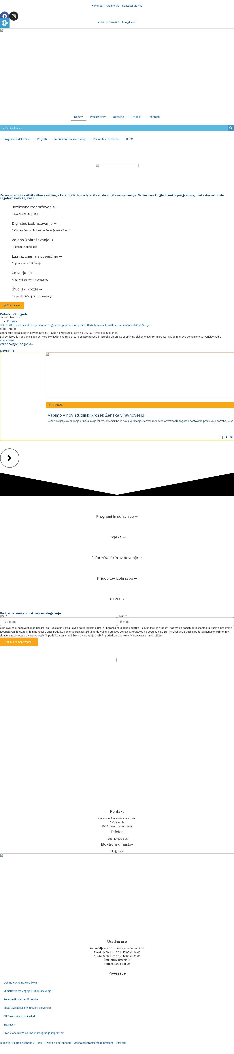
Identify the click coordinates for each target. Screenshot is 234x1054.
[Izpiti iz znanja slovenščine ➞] (4, 257)
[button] (5, 23)
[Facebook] (4, 16)
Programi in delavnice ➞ (117, 516)
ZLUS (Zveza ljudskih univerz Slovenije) (27, 1007)
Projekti (42, 139)
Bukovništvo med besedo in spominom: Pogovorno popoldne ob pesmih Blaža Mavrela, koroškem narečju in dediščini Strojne (75, 325)
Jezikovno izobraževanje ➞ (35, 207)
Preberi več (7, 340)
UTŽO (129, 139)
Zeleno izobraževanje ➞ (32, 240)
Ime (2, 616)
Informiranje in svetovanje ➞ (117, 557)
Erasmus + (10, 1024)
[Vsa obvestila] (9, 458)
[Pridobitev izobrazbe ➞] (117, 567)
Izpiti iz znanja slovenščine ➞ (37, 256)
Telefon (117, 831)
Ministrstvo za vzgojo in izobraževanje (27, 991)
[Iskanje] (231, 128)
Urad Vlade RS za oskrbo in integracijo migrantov (34, 1033)
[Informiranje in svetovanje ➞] (117, 546)
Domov (78, 116)
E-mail (121, 616)
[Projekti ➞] (117, 526)
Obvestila (118, 116)
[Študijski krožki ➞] (4, 290)
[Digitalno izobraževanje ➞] (4, 224)
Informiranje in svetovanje (70, 139)
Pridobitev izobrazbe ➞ (117, 578)
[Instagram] (13, 16)
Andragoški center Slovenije (21, 999)
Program (12, 321)
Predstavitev (98, 116)
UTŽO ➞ (117, 599)
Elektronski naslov (117, 844)
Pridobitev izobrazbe (106, 139)
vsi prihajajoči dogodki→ (17, 344)
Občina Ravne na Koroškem (20, 982)
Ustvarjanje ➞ (24, 272)
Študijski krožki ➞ (27, 289)
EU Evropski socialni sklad (19, 1016)
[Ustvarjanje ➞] (4, 273)
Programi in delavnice (17, 139)
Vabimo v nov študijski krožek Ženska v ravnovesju (96, 415)
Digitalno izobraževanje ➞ (34, 223)
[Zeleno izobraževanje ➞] (4, 240)
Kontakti (155, 116)
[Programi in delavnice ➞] (117, 505)
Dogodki (137, 116)
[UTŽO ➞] (117, 588)
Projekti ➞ (117, 537)
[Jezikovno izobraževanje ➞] (4, 208)
